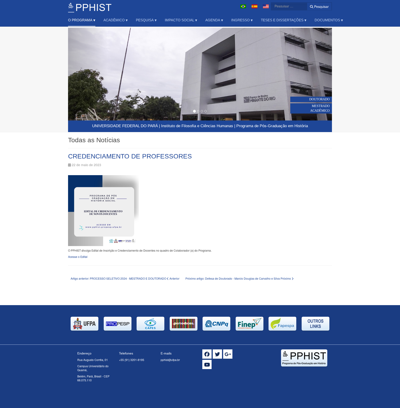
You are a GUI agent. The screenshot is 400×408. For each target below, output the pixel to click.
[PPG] (89, 6)
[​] (207, 354)
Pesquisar (321, 6)
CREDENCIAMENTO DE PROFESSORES (130, 156)
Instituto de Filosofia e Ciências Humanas (197, 126)
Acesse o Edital (78, 257)
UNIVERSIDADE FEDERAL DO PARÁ (125, 126)
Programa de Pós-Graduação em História (272, 126)
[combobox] (286, 6)
